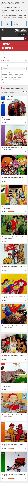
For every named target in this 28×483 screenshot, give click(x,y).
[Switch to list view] (26, 92)
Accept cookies (7, 23)
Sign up (16, 48)
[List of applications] (2, 48)
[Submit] (25, 68)
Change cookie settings (17, 23)
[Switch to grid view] (24, 92)
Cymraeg (22, 34)
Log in (8, 48)
